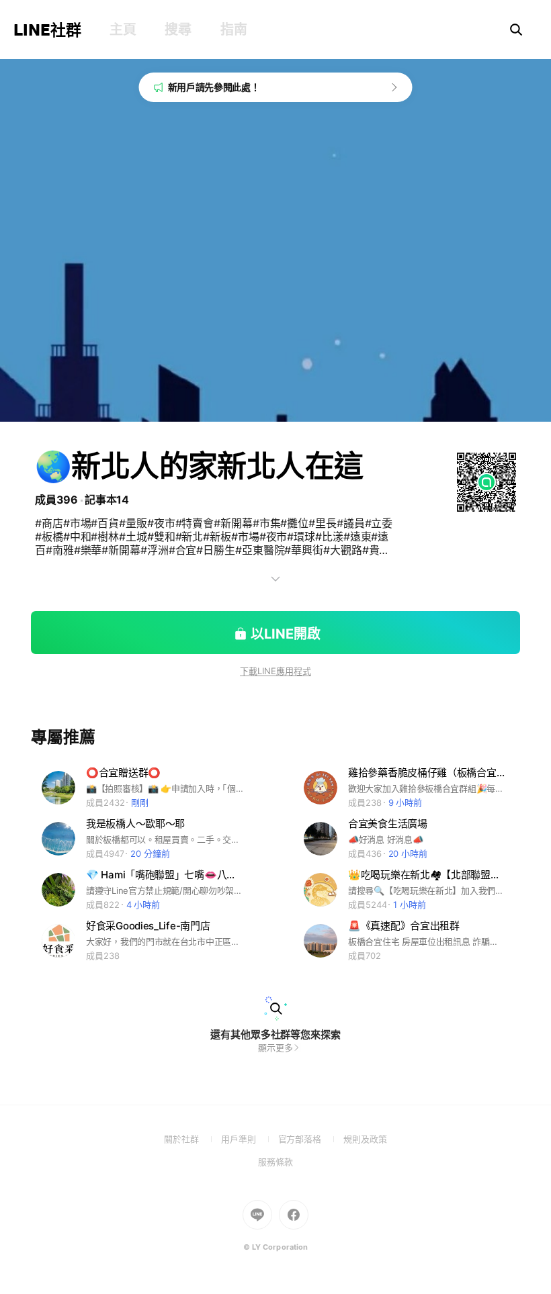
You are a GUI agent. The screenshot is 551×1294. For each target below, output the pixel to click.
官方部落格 (310, 1139)
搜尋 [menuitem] (178, 29)
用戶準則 (249, 1139)
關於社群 (192, 1139)
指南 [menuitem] (233, 29)
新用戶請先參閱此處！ (214, 87)
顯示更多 (275, 1047)
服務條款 (275, 1161)
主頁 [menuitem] (123, 29)
